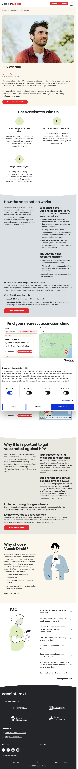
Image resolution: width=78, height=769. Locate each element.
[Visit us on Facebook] (3, 750)
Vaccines (13, 11)
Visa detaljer (65, 400)
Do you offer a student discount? (53, 673)
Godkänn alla (62, 407)
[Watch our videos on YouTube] (18, 750)
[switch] (29, 393)
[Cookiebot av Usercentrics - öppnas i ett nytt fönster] (65, 360)
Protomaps (55, 417)
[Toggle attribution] (70, 417)
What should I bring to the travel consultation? (53, 611)
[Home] (11, 3)
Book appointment (15, 102)
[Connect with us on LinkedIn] (13, 750)
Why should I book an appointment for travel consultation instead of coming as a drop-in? (54, 664)
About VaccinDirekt (12, 593)
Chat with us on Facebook (15, 733)
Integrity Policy (61, 762)
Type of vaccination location (50, 328)
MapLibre (48, 417)
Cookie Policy (15, 762)
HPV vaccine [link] (24, 11)
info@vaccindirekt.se (13, 737)
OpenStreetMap (64, 417)
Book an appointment (59, 4)
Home (4, 11)
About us (5, 744)
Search (6, 328)
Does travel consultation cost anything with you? (52, 655)
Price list (43, 744)
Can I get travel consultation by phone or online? (53, 638)
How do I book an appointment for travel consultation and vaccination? (54, 629)
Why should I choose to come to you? (53, 647)
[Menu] (72, 2)
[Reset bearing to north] (69, 412)
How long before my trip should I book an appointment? (53, 619)
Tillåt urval (38, 407)
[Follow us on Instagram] (8, 750)
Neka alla (14, 407)
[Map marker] (66, 352)
